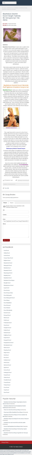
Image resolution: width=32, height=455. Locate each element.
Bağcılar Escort (7, 260)
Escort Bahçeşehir (8, 295)
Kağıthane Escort (7, 335)
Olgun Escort (6, 352)
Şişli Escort (6, 367)
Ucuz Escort (6, 387)
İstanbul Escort (7, 332)
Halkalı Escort (7, 330)
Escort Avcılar (7, 290)
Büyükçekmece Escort (8, 285)
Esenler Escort (7, 312)
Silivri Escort (6, 362)
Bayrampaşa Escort (8, 272)
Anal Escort (6, 250)
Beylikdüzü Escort (10, 7)
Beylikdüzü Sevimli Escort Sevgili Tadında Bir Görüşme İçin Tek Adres (12, 17)
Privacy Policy (5, 442)
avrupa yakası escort (4, 451)
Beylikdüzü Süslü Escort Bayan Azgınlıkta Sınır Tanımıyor (16, 432)
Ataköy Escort (7, 253)
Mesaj (4, 223)
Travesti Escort (7, 382)
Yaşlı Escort (6, 390)
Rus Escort (6, 357)
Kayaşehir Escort (7, 340)
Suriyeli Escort (7, 375)
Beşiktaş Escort (7, 275)
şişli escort (22, 450)
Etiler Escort (6, 317)
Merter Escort (7, 347)
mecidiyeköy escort (13, 451)
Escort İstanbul (7, 307)
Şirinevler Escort (7, 365)
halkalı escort (17, 450)
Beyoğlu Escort (7, 282)
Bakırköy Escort (7, 268)
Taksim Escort (7, 377)
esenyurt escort (3, 452)
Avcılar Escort (7, 255)
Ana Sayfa (4, 7)
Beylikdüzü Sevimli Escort (23, 180)
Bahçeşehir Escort (8, 265)
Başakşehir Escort (8, 270)
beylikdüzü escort (10, 450)
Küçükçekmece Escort (8, 342)
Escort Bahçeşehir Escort (9, 297)
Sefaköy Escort (7, 360)
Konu (4, 219)
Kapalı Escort (7, 337)
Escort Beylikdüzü (7, 302)
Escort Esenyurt (7, 305)
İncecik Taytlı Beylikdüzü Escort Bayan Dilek (13, 426)
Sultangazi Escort (7, 372)
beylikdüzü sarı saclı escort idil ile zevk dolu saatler (14, 422)
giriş (12, 197)
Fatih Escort (6, 320)
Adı (3, 210)
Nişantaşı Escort (7, 350)
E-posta (4, 214)
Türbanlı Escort (7, 385)
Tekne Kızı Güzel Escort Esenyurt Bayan (12, 409)
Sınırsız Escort (7, 370)
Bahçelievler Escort (8, 263)
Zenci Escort (6, 392)
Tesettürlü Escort (7, 380)
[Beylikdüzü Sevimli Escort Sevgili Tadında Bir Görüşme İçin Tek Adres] (12, 35)
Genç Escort (6, 325)
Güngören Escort (7, 327)
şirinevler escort (20, 451)
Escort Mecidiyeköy (8, 310)
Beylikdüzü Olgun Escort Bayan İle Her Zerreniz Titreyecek (16, 418)
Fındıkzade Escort (7, 322)
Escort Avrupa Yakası (8, 292)
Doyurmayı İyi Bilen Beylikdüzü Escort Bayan (13, 412)
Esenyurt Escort (7, 315)
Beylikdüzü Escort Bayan (9, 280)
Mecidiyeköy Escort (8, 345)
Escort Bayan (7, 300)
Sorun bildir (7, 188)
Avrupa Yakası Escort (8, 258)
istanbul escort (3, 450)
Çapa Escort (6, 287)
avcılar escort (9, 452)
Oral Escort (6, 355)
